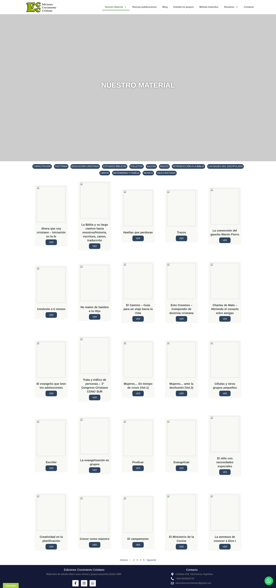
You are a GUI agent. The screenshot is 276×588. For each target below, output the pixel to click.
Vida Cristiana (166, 173)
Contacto (249, 7)
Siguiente (151, 560)
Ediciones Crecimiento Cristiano (84, 569)
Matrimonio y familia (126, 173)
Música (148, 173)
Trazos (181, 232)
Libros (104, 173)
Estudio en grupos (183, 7)
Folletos (137, 166)
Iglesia (151, 166)
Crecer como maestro (94, 538)
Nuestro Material (114, 7)
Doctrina (61, 166)
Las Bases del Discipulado (225, 166)
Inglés (164, 166)
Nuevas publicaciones (144, 7)
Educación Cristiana (85, 166)
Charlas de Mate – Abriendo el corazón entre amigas (225, 309)
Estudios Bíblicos (114, 166)
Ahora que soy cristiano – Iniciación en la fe (51, 232)
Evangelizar (181, 462)
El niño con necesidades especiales (224, 462)
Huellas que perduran (138, 232)
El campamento (138, 538)
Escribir (51, 462)
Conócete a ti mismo (51, 309)
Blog (165, 7)
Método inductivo (208, 7)
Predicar (138, 462)
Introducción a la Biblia (188, 166)
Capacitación (42, 166)
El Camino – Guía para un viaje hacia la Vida (138, 309)
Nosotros (229, 7)
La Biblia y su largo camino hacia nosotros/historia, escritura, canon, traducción (94, 232)
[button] (268, 581)
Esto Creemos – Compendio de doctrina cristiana (181, 309)
